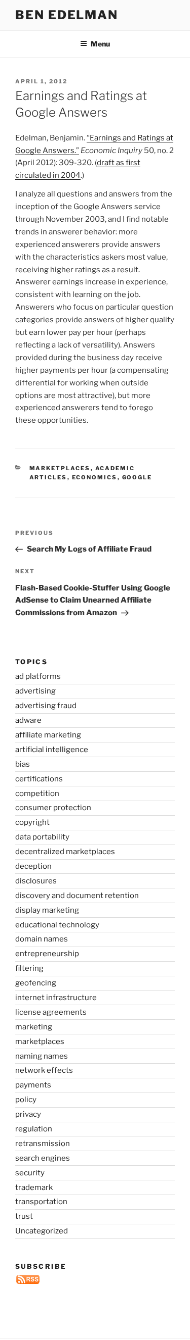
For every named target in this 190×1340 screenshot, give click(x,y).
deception (33, 866)
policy (25, 1099)
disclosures (36, 880)
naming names (41, 1056)
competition (37, 793)
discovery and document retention (77, 895)
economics (95, 477)
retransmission (42, 1143)
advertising (35, 691)
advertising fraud (46, 705)
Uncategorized (41, 1230)
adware (28, 720)
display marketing (47, 910)
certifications (39, 778)
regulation (33, 1128)
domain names (41, 939)
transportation (41, 1201)
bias (22, 764)
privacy (28, 1114)
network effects (44, 1070)
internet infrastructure (56, 997)
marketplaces (60, 468)
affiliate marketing (48, 734)
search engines (42, 1158)
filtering (29, 968)
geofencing (35, 982)
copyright (32, 822)
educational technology (57, 924)
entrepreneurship (47, 953)
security (30, 1172)
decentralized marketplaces (65, 851)
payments (33, 1084)
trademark (34, 1187)
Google (137, 477)
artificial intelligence (51, 749)
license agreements (51, 1012)
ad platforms (38, 676)
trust (24, 1216)
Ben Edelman (66, 15)
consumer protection (53, 807)
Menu (100, 43)
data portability (42, 836)
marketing (33, 1026)
